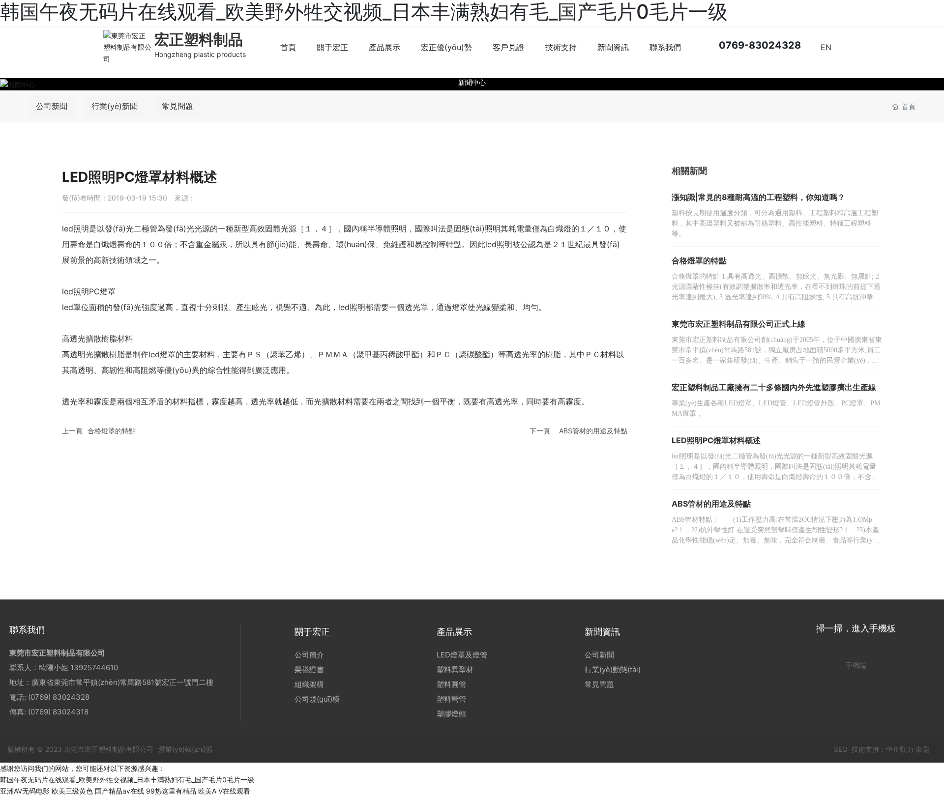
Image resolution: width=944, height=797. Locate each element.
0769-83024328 (758, 45)
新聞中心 (472, 82)
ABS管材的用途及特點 (593, 431)
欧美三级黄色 (72, 791)
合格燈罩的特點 (112, 431)
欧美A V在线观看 (224, 791)
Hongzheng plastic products (200, 54)
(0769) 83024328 (59, 697)
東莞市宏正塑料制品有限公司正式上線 (738, 324)
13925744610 (94, 667)
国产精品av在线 (119, 791)
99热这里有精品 (171, 791)
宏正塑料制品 (198, 39)
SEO (840, 749)
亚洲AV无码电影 (25, 791)
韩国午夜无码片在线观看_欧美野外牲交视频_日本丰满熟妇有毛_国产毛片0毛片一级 (127, 779)
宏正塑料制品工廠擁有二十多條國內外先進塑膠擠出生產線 (774, 387)
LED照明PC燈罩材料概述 (716, 440)
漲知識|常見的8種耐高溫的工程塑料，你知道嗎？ (758, 197)
